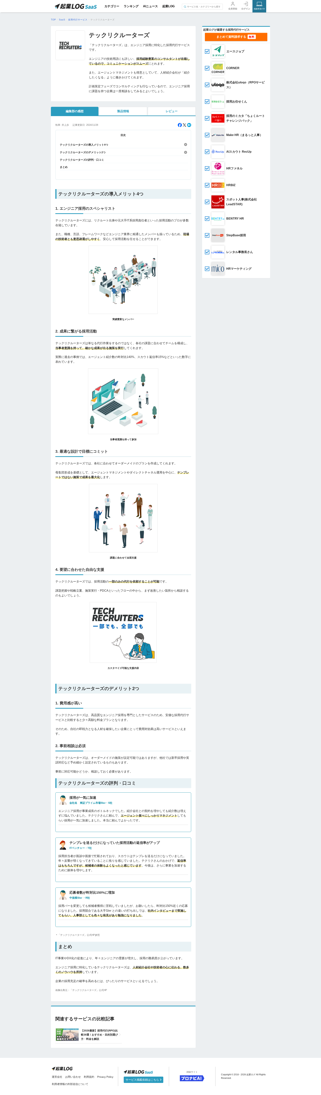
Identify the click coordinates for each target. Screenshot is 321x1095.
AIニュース (150, 6)
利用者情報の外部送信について (70, 1084)
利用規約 (89, 1076)
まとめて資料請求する (231, 36)
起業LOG (168, 6)
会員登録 (232, 8)
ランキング (131, 6)
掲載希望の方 (259, 9)
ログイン (245, 8)
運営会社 (57, 1076)
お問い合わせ (73, 1076)
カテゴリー (111, 6)
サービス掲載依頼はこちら (143, 1079)
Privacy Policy (105, 1076)
